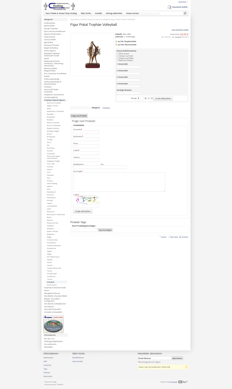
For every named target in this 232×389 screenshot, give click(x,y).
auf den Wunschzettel (127, 45)
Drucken (185, 237)
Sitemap (47, 372)
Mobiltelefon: (78, 164)
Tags (45, 369)
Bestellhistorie (78, 357)
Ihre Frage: (78, 171)
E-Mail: (76, 150)
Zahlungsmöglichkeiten (53, 341)
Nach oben (174, 237)
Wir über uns (49, 338)
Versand (178, 37)
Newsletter (48, 347)
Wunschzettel (78, 361)
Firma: (75, 143)
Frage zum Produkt (79, 116)
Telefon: (76, 157)
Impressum (48, 376)
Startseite (74, 19)
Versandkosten (50, 344)
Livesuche (47, 365)
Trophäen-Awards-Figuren (90, 19)
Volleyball (106, 19)
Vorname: (77, 129)
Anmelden (182, 2)
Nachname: (78, 136)
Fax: (102, 164)
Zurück (163, 237)
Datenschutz (48, 357)
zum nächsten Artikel (180, 29)
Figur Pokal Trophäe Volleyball (123, 19)
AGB (45, 361)
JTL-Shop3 (173, 382)
